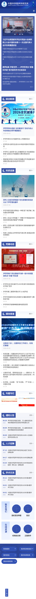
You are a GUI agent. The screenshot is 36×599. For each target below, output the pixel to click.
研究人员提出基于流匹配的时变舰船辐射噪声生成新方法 (19, 226)
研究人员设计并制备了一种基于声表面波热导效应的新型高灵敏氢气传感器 (19, 219)
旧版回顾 (4, 571)
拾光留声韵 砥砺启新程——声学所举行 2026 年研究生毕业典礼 (17, 83)
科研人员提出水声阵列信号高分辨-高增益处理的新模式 (19, 234)
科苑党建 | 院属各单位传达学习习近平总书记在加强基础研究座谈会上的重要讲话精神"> (19, 357)
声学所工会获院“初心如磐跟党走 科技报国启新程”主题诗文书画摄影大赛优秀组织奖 (19, 153)
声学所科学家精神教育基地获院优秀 (15, 304)
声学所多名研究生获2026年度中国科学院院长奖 (19, 145)
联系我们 (21, 571)
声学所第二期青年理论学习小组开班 (15, 291)
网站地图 (12, 571)
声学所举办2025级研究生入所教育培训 (16, 139)
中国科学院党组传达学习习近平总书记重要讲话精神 (17, 58)
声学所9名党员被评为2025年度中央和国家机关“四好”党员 (19, 285)
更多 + (31, 99)
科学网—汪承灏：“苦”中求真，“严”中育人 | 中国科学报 (19, 383)
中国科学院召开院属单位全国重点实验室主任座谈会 (17, 53)
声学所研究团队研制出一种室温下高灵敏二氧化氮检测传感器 (19, 211)
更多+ (31, 62)
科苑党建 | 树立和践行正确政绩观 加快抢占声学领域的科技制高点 (19, 366)
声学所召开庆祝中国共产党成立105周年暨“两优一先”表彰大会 (17, 77)
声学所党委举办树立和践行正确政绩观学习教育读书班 (19, 298)
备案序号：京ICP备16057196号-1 (11, 576)
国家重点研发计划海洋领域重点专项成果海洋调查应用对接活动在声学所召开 (19, 160)
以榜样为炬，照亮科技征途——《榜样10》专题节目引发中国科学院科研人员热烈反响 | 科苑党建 (19, 375)
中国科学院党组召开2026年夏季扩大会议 (15, 49)
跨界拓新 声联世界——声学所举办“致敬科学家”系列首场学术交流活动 (18, 68)
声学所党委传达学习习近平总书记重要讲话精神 (17, 73)
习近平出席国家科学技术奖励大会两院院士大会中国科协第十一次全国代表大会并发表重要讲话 (17, 42)
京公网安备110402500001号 (10, 578)
